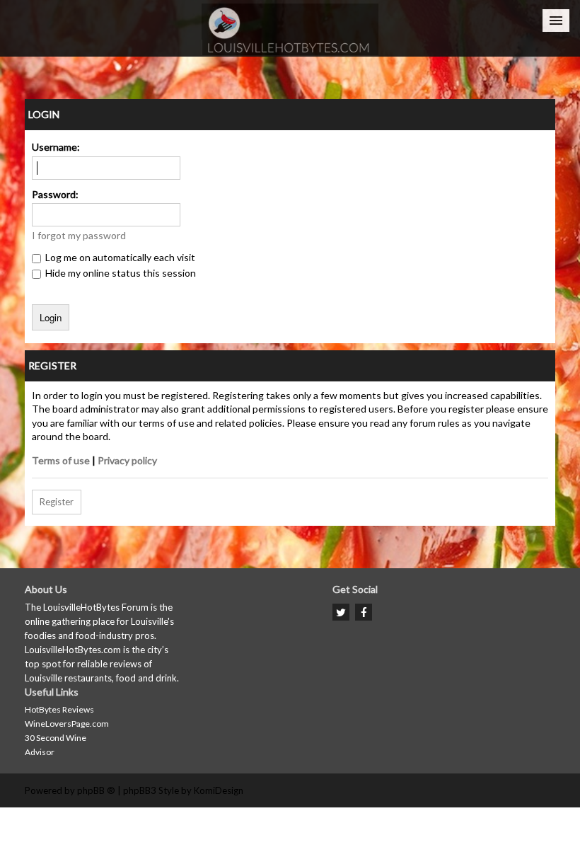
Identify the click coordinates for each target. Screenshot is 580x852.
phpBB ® (96, 790)
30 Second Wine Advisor (55, 744)
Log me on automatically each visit (119, 257)
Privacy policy (127, 460)
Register (57, 501)
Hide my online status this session (119, 273)
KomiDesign (218, 790)
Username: (56, 147)
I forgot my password (79, 235)
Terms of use (61, 460)
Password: (55, 194)
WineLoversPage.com (67, 723)
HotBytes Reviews (59, 709)
